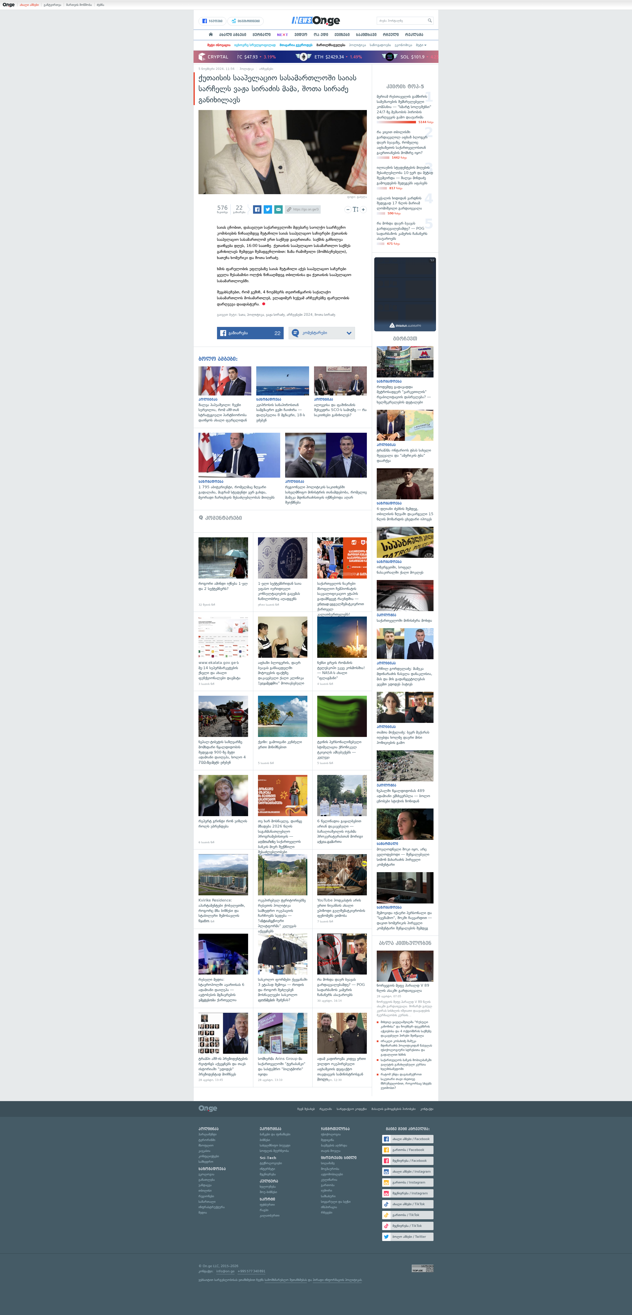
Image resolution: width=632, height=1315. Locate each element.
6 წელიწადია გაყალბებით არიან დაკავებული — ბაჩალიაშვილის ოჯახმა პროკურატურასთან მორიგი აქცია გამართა (342, 809)
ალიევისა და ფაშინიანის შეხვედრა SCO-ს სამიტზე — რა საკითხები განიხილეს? (343, 392)
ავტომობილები (332, 1174)
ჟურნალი (262, 35)
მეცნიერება (268, 1174)
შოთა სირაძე (325, 315)
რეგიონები (206, 1196)
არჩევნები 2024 (300, 315)
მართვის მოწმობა (79, 5)
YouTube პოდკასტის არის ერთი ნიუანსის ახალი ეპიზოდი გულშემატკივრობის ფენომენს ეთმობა (342, 888)
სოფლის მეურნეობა (274, 1151)
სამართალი (207, 1201)
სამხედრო (205, 1162)
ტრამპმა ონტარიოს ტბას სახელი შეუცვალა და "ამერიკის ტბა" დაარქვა (405, 436)
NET (282, 35)
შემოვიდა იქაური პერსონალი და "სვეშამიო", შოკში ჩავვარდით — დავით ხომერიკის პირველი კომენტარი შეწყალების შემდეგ (405, 901)
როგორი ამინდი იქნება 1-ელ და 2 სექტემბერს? (223, 572)
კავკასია (204, 1151)
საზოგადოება (380, 45)
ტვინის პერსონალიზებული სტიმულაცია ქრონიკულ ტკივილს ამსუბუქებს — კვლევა (342, 730)
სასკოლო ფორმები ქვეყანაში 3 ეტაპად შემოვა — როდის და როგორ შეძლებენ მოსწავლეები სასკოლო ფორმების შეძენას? (283, 968)
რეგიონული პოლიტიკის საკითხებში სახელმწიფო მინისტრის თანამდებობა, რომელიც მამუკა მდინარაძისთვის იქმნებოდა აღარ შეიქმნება (328, 469)
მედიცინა (327, 1140)
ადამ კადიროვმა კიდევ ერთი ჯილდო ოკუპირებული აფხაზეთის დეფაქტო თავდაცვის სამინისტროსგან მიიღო (342, 1047)
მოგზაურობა (330, 1169)
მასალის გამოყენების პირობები (394, 1109)
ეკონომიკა (403, 45)
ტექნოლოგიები (271, 1163)
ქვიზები (342, 35)
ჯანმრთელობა (335, 1129)
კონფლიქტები (208, 1156)
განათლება (206, 1180)
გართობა (328, 1185)
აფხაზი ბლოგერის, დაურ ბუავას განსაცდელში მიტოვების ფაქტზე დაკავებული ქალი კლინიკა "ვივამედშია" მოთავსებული (283, 651)
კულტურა (269, 1181)
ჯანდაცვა (205, 1185)
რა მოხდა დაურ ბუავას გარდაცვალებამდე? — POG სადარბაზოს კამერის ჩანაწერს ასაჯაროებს (342, 968)
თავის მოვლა (330, 1151)
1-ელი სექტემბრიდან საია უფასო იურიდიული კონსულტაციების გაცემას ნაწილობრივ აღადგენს (283, 572)
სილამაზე (328, 1163)
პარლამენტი (207, 1134)
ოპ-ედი (321, 35)
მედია (202, 1212)
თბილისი (205, 1190)
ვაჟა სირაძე (275, 315)
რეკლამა (414, 35)
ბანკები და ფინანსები (275, 1134)
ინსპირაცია (329, 1207)
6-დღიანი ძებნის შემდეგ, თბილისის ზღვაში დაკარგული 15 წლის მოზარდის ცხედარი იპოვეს (405, 495)
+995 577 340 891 (251, 1271)
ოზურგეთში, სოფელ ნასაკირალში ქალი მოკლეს (405, 551)
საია (242, 315)
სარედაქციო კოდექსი (352, 1109)
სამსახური (328, 1196)
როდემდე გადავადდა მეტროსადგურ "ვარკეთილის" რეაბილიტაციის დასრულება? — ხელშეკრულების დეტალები (405, 375)
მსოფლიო (206, 1145)
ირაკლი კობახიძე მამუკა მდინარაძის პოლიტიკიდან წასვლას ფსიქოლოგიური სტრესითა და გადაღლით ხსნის (406, 1047)
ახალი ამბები (29, 5)
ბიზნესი (265, 1140)
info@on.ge (225, 1271)
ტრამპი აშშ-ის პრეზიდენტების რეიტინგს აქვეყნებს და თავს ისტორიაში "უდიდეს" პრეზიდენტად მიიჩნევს (223, 1047)
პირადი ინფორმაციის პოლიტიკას (337, 1280)
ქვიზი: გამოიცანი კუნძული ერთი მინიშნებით (283, 730)
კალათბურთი (269, 1215)
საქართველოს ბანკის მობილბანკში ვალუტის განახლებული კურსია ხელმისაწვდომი (406, 1064)
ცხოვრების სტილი (338, 1158)
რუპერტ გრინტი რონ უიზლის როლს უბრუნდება (223, 809)
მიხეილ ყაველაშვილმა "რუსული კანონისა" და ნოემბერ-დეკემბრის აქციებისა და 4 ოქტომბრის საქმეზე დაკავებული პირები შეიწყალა (406, 1028)
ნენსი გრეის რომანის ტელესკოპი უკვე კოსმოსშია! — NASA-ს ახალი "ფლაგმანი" (342, 651)
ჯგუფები (215, 21)
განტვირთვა (52, 5)
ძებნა (100, 5)
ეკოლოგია (206, 1174)
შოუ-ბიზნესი (268, 1192)
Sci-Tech (268, 1158)
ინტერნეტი (267, 1169)
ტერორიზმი (206, 1140)
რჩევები (326, 1212)
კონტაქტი (427, 1109)
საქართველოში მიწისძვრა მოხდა (405, 601)
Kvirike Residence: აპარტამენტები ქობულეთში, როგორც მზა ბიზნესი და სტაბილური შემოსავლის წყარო (223, 888)
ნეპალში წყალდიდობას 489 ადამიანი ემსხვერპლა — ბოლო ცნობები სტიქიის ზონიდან (405, 777)
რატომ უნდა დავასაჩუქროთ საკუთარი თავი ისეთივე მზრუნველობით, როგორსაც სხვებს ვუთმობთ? (406, 1081)
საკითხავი (366, 35)
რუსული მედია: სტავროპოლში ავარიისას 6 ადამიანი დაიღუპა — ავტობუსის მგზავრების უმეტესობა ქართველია (223, 968)
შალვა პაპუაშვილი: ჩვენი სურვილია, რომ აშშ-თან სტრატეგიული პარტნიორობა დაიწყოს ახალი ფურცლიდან (227, 394)
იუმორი (326, 1190)
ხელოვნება (268, 1186)
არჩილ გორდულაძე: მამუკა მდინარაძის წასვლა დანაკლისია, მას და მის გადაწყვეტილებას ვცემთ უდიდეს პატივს (405, 657)
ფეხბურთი (267, 1204)
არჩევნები (266, 69)
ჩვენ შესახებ (306, 1109)
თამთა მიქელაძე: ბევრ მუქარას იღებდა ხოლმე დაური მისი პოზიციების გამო (405, 718)
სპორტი (267, 1199)
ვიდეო (301, 35)
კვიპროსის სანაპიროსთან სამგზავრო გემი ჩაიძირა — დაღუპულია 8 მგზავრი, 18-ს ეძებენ (285, 394)
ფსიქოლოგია (331, 1134)
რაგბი (264, 1210)
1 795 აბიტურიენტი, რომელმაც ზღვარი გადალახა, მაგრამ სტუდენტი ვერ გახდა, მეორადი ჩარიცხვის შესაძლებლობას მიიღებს (241, 466)
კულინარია (329, 1180)
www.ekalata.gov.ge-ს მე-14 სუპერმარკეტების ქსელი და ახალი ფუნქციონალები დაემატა (223, 651)
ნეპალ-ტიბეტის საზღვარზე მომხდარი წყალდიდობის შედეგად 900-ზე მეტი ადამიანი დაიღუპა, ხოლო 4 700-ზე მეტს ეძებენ (223, 730)
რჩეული (391, 35)
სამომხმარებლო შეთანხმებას (286, 1280)
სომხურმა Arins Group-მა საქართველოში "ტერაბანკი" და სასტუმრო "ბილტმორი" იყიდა (283, 1047)
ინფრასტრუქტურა (211, 1207)
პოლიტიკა (357, 45)
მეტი (419, 45)
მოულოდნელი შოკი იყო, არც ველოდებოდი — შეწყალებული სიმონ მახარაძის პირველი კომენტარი (405, 837)
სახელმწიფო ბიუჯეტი (275, 1145)
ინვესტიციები (248, 21)
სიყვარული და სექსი (336, 1201)
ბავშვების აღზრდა (334, 1145)
